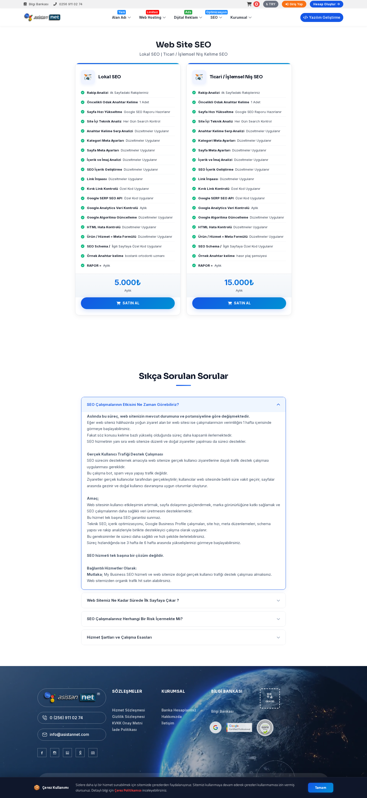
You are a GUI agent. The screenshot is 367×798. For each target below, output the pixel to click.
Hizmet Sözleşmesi (128, 710)
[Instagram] (54, 752)
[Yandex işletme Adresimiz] (80, 752)
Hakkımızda (172, 716)
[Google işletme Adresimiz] (92, 752)
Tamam (321, 787)
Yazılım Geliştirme (324, 17)
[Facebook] (41, 752)
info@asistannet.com (69, 734)
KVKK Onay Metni (127, 723)
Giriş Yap (296, 4)
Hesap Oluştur (324, 4)
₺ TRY (270, 4)
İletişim (168, 723)
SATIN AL (131, 303)
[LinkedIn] (67, 752)
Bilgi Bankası (38, 4)
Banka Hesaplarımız (179, 710)
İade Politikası (124, 729)
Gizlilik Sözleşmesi (128, 716)
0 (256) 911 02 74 (66, 717)
